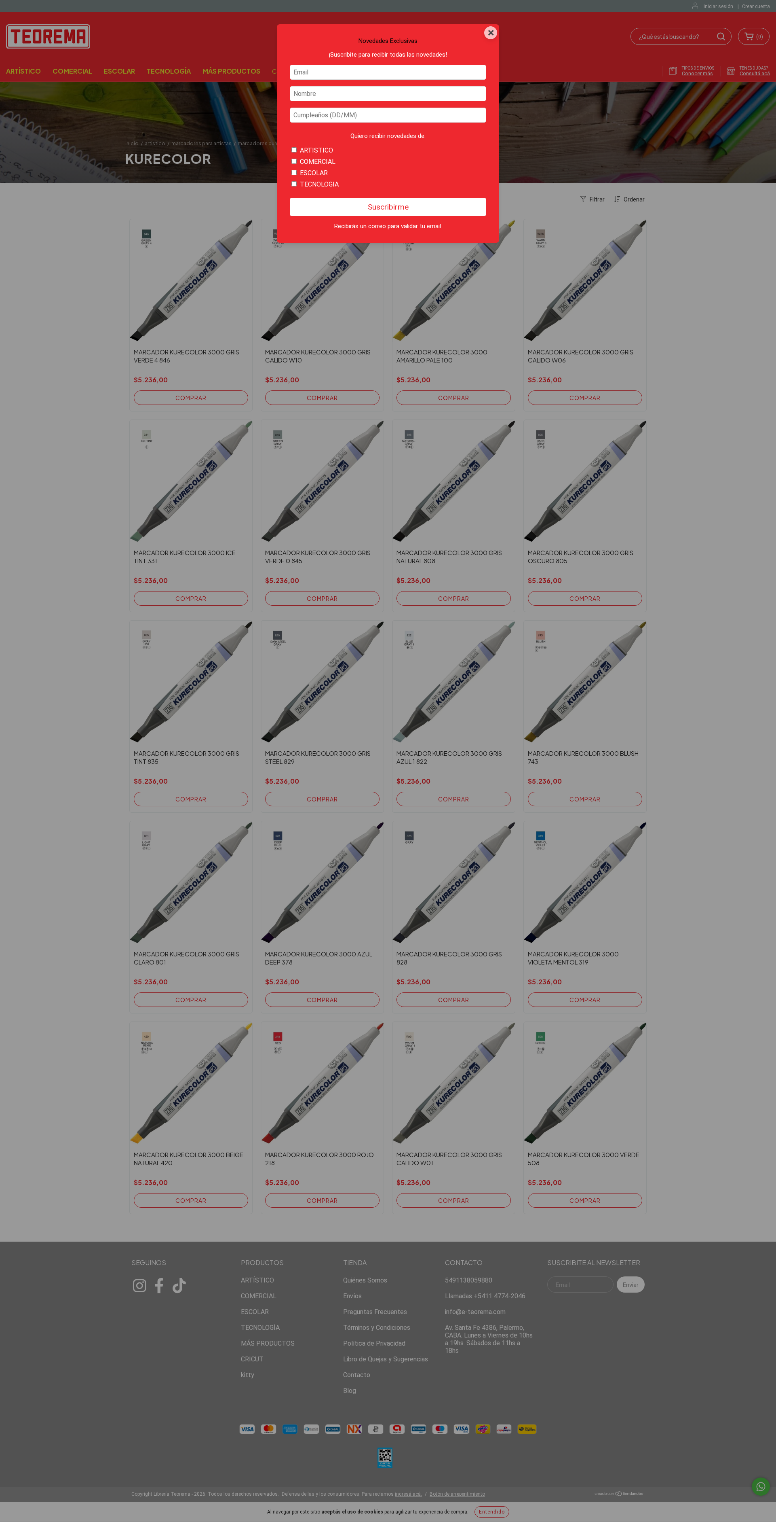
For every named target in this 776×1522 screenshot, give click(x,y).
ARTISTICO (316, 150)
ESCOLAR (314, 173)
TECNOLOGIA (319, 184)
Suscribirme (388, 207)
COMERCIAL (317, 161)
